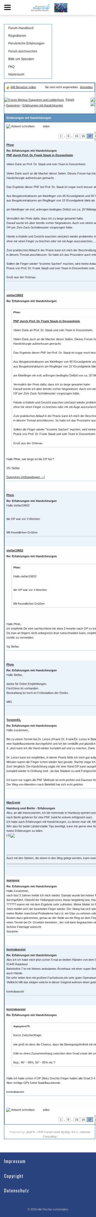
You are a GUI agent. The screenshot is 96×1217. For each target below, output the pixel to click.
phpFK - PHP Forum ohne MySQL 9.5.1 (52, 1132)
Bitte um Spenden (21, 59)
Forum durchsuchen (22, 51)
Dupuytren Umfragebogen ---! (25, 477)
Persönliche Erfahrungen (26, 43)
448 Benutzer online (23, 87)
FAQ (11, 67)
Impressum (16, 74)
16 (83, 136)
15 (76, 136)
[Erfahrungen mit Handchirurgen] (93, 103)
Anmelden (86, 87)
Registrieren (17, 36)
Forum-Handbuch (21, 28)
